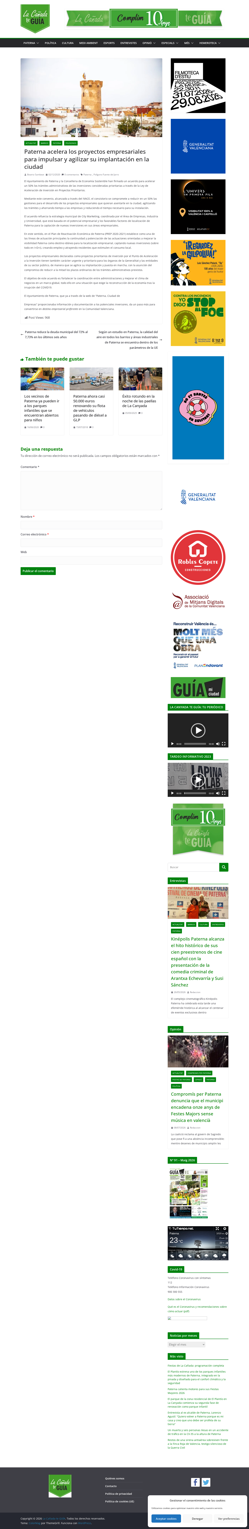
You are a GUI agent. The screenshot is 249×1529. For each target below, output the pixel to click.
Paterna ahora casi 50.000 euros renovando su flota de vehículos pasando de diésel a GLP (90, 408)
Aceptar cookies (166, 1518)
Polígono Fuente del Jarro (106, 174)
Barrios (44, 143)
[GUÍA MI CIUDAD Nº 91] (189, 1168)
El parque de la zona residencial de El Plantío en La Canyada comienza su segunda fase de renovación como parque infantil (197, 1402)
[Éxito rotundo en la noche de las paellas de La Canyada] (140, 370)
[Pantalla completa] (223, 744)
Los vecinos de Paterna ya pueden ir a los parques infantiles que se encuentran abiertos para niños (41, 408)
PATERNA (29, 43)
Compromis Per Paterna (199, 1073)
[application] (198, 730)
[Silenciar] (218, 744)
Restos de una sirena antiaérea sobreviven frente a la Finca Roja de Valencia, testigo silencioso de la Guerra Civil (198, 1443)
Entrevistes (128, 43)
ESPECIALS (168, 43)
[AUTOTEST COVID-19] (187, 1318)
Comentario (30, 467)
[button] (37, 43)
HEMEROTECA (208, 43)
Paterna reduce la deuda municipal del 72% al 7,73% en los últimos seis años (56, 334)
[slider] (195, 793)
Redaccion (195, 992)
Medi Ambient (88, 43)
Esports (109, 43)
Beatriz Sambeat (35, 174)
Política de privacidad (118, 1493)
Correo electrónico (35, 534)
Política (50, 43)
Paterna (87, 174)
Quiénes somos (114, 1478)
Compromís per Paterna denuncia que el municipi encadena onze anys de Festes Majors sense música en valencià (197, 1107)
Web (24, 552)
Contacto (111, 1486)
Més (187, 43)
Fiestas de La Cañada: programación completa (196, 1365)
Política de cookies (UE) (119, 1501)
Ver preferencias (229, 1518)
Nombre (28, 517)
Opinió (147, 43)
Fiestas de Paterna (181, 1079)
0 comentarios (72, 174)
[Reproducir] (172, 744)
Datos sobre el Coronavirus (184, 1299)
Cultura (67, 43)
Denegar (197, 1518)
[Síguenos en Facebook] (195, 1482)
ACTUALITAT (31, 143)
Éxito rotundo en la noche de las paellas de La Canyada (139, 401)
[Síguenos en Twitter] (206, 1482)
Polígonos (71, 143)
